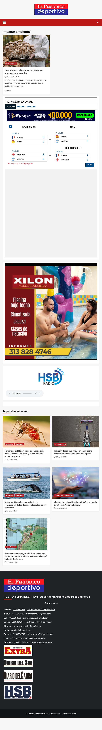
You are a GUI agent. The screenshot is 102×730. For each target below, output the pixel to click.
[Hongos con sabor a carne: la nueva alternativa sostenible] (26, 51)
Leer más (8, 91)
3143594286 (19, 609)
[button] (5, 22)
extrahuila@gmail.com (21, 630)
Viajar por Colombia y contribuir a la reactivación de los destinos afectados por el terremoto (25, 505)
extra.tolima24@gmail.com (38, 613)
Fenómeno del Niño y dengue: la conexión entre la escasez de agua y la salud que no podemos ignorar (24, 454)
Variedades (19, 444)
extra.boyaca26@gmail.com (39, 634)
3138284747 (19, 634)
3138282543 (18, 613)
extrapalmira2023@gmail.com (41, 609)
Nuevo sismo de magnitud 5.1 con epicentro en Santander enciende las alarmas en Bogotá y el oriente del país (26, 556)
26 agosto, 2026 (12, 460)
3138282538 (19, 642)
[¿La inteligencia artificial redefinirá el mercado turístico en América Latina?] (75, 483)
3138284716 (18, 621)
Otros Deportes (10, 63)
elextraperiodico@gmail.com (39, 621)
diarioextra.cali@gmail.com (35, 617)
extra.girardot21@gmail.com (27, 626)
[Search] (97, 22)
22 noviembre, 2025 (13, 77)
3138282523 (15, 617)
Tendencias (9, 444)
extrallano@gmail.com (35, 638)
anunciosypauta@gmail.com (39, 642)
